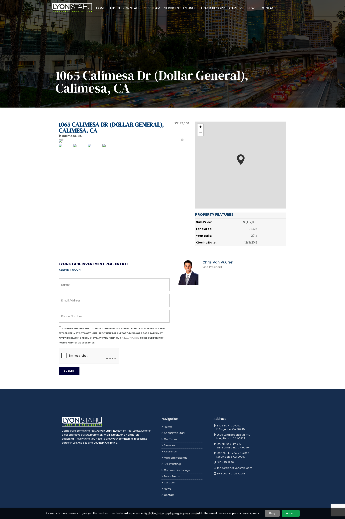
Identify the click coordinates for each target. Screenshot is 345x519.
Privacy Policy (130, 337)
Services (171, 8)
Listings (189, 8)
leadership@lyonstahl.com (234, 468)
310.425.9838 (225, 462)
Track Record (213, 8)
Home (100, 8)
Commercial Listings (177, 470)
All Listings (170, 451)
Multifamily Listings (175, 458)
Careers (236, 8)
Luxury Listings (172, 464)
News (251, 8)
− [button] (200, 132)
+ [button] (200, 126)
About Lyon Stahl (125, 8)
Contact (268, 8)
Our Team (152, 8)
